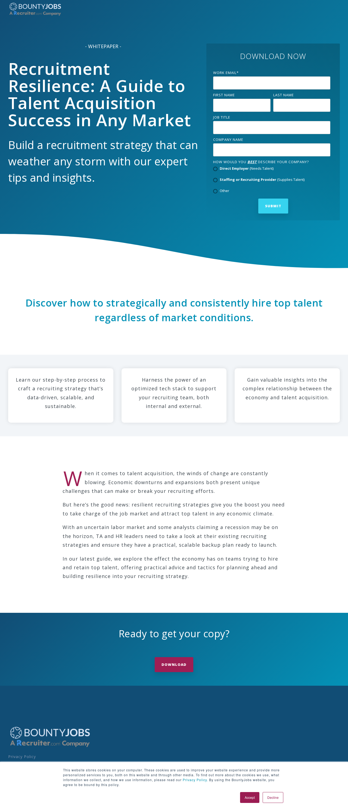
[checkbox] (271, 180)
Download (174, 664)
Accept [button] (250, 797)
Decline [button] (273, 797)
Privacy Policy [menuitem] (22, 756)
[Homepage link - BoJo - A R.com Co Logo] (50, 746)
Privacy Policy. (195, 779)
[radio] (271, 169)
